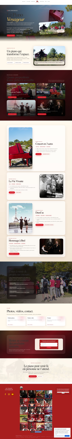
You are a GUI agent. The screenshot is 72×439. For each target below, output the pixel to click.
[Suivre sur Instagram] (8, 394)
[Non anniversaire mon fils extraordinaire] (40, 427)
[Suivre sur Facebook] (5, 394)
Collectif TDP (36, 437)
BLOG (46, 1)
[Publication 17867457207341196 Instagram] (32, 410)
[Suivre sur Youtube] (12, 394)
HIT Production (17, 436)
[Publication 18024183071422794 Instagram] (24, 410)
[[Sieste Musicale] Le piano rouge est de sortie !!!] (48, 427)
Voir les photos (19, 35)
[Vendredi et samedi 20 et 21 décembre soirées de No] (40, 418)
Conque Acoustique (26, 436)
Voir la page (18, 192)
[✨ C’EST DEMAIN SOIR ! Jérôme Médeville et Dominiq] (24, 394)
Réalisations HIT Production (19, 435)
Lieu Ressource (30, 436)
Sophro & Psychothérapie (27, 437)
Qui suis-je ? (40, 376)
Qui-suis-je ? (24, 1)
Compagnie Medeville (43, 436)
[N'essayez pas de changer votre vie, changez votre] (24, 418)
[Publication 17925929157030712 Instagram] (40, 410)
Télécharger (12, 192)
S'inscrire (49, 347)
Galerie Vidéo (33, 1)
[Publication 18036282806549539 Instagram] (48, 402)
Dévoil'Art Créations (18, 437)
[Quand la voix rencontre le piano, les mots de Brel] (32, 394)
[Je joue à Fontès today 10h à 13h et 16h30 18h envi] (48, 418)
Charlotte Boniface (22, 437)
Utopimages (52, 436)
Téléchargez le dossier (12, 97)
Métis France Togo (33, 437)
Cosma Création (34, 436)
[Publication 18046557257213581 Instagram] (32, 402)
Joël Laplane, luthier (22, 436)
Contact (49, 1)
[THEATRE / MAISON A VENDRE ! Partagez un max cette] (48, 394)
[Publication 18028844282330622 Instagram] (48, 410)
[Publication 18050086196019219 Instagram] (32, 418)
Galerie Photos (42, 1)
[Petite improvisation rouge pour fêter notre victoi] (32, 427)
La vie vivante (28, 1)
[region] (62, 433)
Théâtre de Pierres (38, 436)
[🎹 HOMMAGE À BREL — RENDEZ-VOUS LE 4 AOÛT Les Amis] (40, 394)
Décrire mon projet (11, 35)
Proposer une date (13, 295)
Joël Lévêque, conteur (48, 436)
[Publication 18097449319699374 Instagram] (24, 402)
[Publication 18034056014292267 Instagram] (40, 402)
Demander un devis (33, 376)
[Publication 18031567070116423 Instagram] (24, 427)
